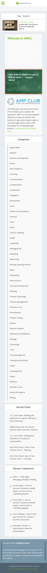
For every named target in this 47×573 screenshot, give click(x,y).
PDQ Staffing (18, 514)
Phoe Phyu (17, 500)
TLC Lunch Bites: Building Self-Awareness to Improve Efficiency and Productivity (23, 418)
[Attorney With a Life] (23, 2)
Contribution (23, 22)
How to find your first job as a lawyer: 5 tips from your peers (24, 517)
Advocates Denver (20, 525)
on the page (18, 485)
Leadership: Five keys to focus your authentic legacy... (28, 26)
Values (31, 22)
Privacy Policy (32, 569)
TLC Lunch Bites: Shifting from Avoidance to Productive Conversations (22, 438)
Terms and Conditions (17, 569)
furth (15, 477)
